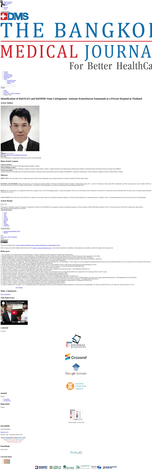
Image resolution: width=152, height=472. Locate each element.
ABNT (5, 217)
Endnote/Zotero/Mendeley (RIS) (12, 231)
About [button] (5, 79)
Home (5, 90)
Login (5, 9)
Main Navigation (8, 2)
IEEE (5, 221)
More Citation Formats (6, 210)
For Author (6, 399)
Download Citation (5, 228)
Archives (6, 73)
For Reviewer (7, 400)
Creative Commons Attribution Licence (42, 248)
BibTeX (6, 232)
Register (6, 7)
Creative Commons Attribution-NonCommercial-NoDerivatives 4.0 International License (38, 245)
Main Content (7, 3)
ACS (5, 214)
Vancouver (6, 225)
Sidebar (6, 4)
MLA (5, 223)
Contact (9, 83)
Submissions (7, 77)
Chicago (6, 218)
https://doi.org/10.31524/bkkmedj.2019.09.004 (15, 155)
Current (6, 71)
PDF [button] (2, 152)
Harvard (6, 220)
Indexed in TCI (4, 432)
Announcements (8, 74)
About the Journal (11, 80)
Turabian (6, 224)
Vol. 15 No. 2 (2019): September (12, 93)
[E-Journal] (76, 350)
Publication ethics (8, 76)
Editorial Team (10, 81)
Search (3, 87)
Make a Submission (5, 294)
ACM (5, 213)
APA (5, 215)
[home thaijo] (76, 453)
